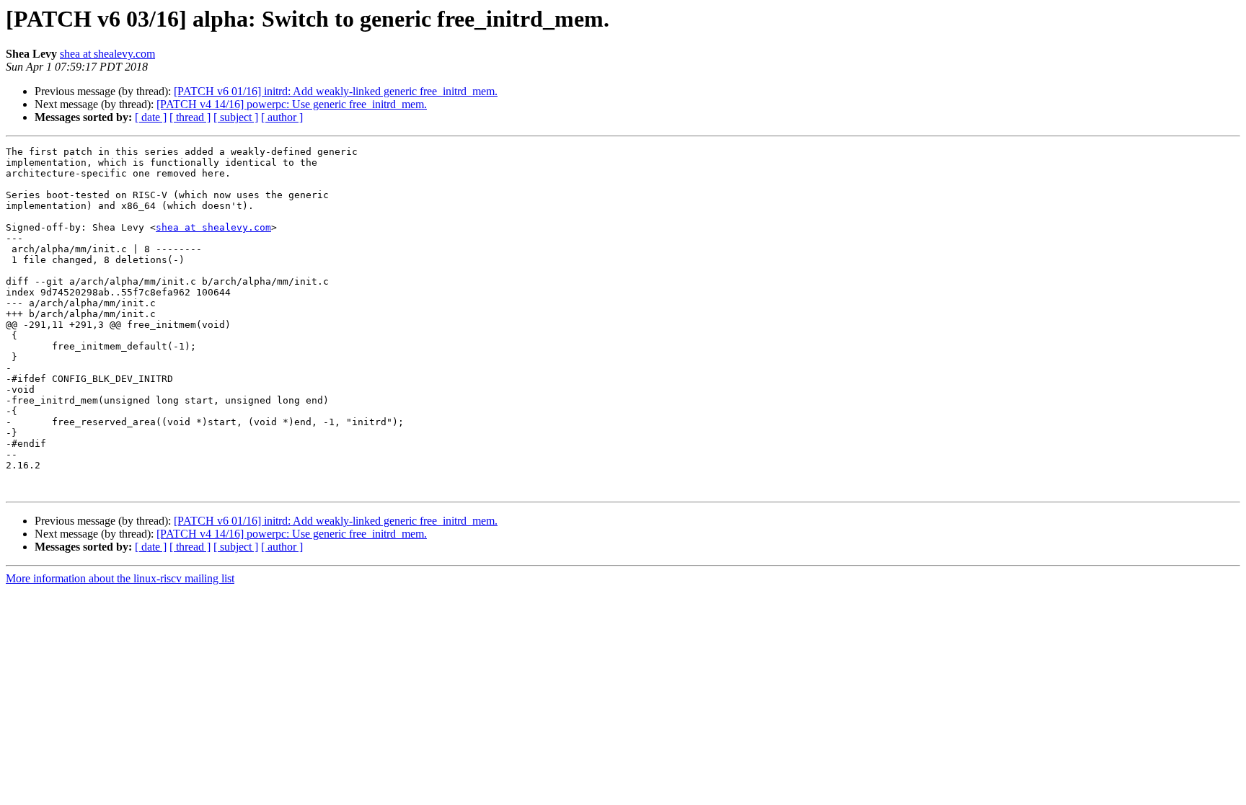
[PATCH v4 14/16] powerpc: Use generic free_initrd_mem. (291, 104)
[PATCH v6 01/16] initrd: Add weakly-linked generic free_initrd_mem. (336, 91)
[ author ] (282, 117)
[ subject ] (235, 117)
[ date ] (151, 117)
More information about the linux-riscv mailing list (120, 578)
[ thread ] (190, 117)
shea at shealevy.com (107, 54)
